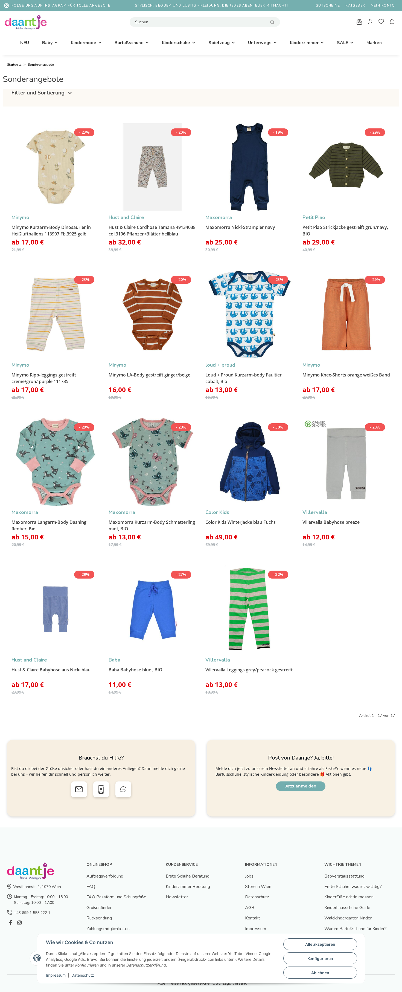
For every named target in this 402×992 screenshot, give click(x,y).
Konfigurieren (320, 958)
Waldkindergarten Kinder (348, 918)
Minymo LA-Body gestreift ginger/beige (149, 375)
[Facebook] (10, 923)
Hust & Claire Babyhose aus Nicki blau (51, 670)
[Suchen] (272, 22)
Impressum (255, 929)
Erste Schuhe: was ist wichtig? (353, 887)
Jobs (249, 876)
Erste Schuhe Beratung (187, 876)
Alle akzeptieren (320, 944)
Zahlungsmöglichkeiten (108, 929)
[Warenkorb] (392, 22)
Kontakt (252, 918)
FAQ (90, 887)
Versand (239, 983)
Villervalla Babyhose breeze (331, 522)
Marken (374, 43)
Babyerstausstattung (344, 876)
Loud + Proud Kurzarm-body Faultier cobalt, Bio (243, 378)
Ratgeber (355, 5)
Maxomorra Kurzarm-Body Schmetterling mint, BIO (152, 525)
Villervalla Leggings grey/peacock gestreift (249, 670)
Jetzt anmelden (300, 786)
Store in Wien (258, 887)
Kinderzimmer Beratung (188, 887)
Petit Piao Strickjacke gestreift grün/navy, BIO (345, 230)
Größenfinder (99, 908)
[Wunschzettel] (381, 22)
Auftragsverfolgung (104, 876)
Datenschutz (257, 897)
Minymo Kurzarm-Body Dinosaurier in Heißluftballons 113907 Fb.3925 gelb (51, 230)
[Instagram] (19, 923)
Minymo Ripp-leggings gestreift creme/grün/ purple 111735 (43, 378)
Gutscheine (328, 5)
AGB (249, 908)
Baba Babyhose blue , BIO (135, 670)
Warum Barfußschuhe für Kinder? (355, 929)
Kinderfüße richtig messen (349, 897)
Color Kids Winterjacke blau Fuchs (240, 522)
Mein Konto (383, 5)
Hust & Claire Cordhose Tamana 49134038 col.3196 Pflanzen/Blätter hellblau (152, 230)
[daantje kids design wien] (25, 22)
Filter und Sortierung (38, 92)
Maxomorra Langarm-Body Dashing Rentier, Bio (48, 525)
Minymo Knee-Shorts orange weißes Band (346, 375)
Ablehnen (320, 972)
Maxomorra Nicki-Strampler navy (240, 227)
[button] (370, 22)
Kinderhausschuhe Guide (347, 908)
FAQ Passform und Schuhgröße (116, 897)
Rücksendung (99, 918)
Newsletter (177, 897)
